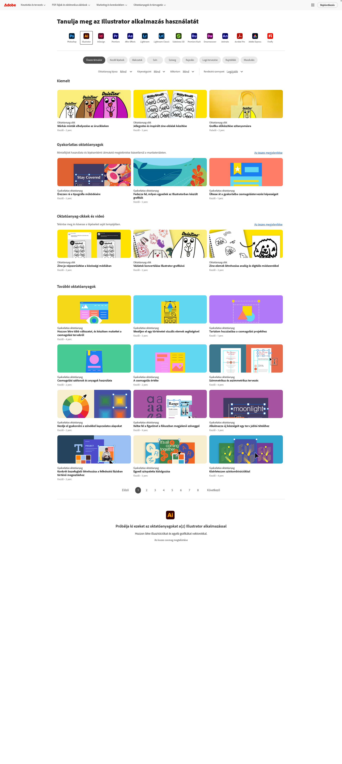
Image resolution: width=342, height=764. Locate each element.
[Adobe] (10, 5)
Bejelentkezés (327, 5)
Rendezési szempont (214, 71)
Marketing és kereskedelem (110, 4)
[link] (71, 38)
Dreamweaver (210, 41)
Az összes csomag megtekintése (171, 540)
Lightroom (144, 41)
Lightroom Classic (161, 41)
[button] (313, 5)
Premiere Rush (194, 41)
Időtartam (175, 71)
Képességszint (144, 71)
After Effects (130, 41)
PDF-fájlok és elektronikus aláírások (69, 4)
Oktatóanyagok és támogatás (148, 4)
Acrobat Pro (240, 41)
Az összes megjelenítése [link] (268, 152)
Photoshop (71, 41)
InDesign (101, 41)
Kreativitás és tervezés (32, 4)
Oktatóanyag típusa (108, 71)
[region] (94, 111)
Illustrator (86, 41)
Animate (225, 41)
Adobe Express (255, 41)
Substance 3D (179, 41)
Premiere (116, 41)
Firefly (270, 41)
